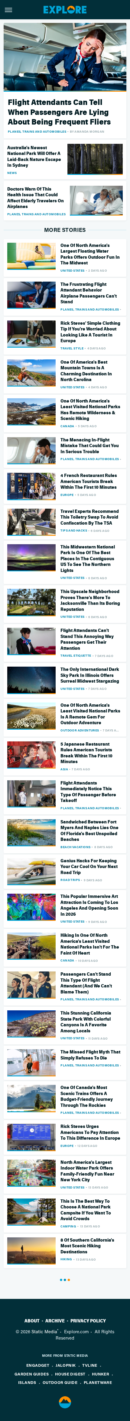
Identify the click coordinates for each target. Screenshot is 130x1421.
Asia (64, 769)
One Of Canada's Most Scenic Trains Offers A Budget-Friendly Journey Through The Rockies (86, 1096)
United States (72, 270)
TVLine (89, 1365)
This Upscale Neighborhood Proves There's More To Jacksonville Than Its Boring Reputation (90, 600)
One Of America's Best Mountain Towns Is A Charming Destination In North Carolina (86, 371)
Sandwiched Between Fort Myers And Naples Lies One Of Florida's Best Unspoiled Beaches (89, 830)
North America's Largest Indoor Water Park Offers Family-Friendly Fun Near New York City (87, 1171)
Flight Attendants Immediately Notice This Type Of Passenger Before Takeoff (88, 792)
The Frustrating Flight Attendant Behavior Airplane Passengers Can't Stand (88, 293)
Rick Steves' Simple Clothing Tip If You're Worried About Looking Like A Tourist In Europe (90, 332)
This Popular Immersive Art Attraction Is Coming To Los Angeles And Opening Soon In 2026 (89, 905)
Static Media (44, 1331)
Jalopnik (66, 1365)
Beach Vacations (75, 847)
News (12, 173)
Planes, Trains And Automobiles (37, 131)
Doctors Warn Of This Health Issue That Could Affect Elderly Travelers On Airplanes (35, 198)
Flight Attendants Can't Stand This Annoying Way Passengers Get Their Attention (87, 639)
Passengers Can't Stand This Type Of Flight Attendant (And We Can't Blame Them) (86, 983)
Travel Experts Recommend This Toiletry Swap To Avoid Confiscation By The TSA (89, 517)
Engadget (37, 1365)
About (32, 1321)
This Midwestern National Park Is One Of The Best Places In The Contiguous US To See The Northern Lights (87, 558)
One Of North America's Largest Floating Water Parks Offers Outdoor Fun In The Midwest (90, 254)
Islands (27, 1382)
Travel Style (71, 348)
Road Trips (70, 880)
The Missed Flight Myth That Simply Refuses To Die (90, 1055)
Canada (67, 426)
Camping (68, 1226)
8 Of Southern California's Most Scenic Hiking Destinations (87, 1246)
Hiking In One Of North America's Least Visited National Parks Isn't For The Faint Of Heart (89, 944)
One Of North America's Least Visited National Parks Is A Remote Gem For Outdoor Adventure (90, 714)
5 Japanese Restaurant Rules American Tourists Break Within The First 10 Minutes (86, 753)
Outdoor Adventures (79, 730)
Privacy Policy (88, 1321)
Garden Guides (32, 1373)
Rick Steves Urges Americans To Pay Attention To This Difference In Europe (90, 1132)
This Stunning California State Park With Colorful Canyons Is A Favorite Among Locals (85, 1022)
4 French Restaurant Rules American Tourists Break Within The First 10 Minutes (88, 481)
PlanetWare (98, 1382)
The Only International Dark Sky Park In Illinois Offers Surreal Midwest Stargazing (89, 675)
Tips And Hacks (73, 530)
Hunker (100, 1373)
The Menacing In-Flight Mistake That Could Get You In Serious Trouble (89, 445)
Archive (55, 1321)
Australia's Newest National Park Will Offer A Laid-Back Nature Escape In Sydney (34, 156)
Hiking (66, 1259)
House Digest (70, 1373)
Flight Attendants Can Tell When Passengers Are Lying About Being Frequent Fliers (59, 112)
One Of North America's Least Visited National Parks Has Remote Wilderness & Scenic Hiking (90, 410)
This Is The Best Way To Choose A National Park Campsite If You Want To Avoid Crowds (85, 1210)
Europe (66, 495)
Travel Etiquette (75, 655)
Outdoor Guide (60, 1382)
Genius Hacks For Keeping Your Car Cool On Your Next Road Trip (89, 866)
